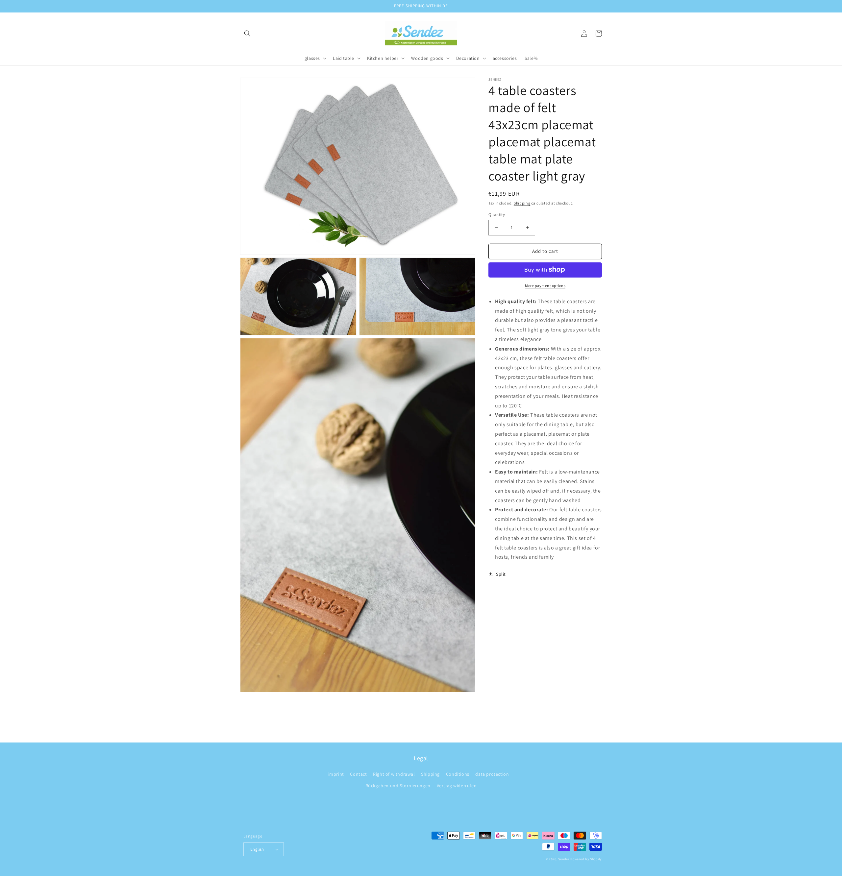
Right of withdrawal (394, 774)
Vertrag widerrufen (457, 786)
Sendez (563, 859)
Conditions (457, 774)
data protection (492, 774)
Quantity (496, 214)
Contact (358, 774)
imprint (336, 774)
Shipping (522, 203)
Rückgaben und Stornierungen (398, 786)
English (257, 849)
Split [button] (501, 574)
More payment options (545, 285)
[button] (247, 33)
